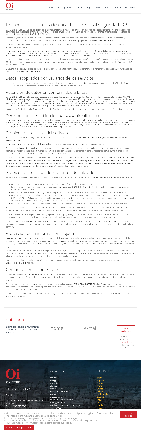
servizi (97, 7)
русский (101, 397)
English (100, 380)
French (100, 386)
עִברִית (99, 408)
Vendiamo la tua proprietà (62, 399)
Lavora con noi (57, 388)
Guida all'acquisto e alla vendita (65, 405)
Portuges (101, 383)
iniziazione (54, 7)
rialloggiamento (57, 402)
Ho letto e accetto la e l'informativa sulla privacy (127, 342)
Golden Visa (55, 408)
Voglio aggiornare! (126, 329)
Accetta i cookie (128, 414)
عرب (99, 402)
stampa (53, 386)
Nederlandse (103, 394)
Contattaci (10, 395)
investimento (56, 397)
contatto (116, 7)
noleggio (54, 380)
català (99, 377)
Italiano (131, 7)
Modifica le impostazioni (19, 427)
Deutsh (100, 388)
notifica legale (126, 342)
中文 (99, 399)
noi (106, 7)
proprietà (69, 7)
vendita (53, 377)
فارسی (100, 405)
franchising (84, 7)
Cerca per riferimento (60, 391)
